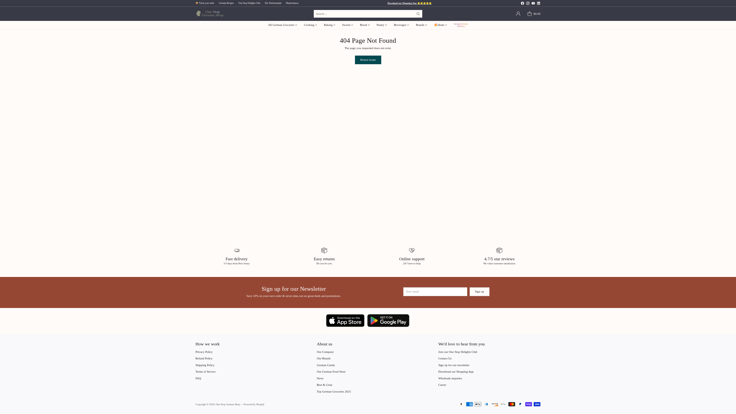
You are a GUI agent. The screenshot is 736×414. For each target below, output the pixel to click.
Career (442, 384)
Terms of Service (206, 371)
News (320, 378)
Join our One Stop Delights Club (457, 351)
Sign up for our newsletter (453, 365)
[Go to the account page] (518, 13)
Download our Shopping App (456, 371)
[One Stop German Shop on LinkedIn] (538, 4)
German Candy (326, 365)
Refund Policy (204, 358)
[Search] (418, 14)
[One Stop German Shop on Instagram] (528, 4)
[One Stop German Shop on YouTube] (533, 4)
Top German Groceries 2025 (334, 391)
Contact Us (445, 358)
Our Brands (324, 358)
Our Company (325, 351)
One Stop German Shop (228, 404)
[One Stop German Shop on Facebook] (522, 4)
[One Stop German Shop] (209, 14)
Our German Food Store (331, 371)
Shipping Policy (205, 365)
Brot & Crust (324, 384)
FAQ (198, 378)
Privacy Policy (204, 351)
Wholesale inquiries (450, 378)
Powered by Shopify (254, 404)
